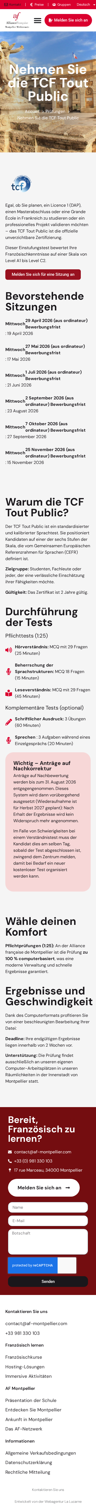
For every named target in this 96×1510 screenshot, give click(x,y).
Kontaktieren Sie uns (48, 1489)
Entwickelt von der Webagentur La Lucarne (48, 1501)
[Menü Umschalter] (38, 20)
